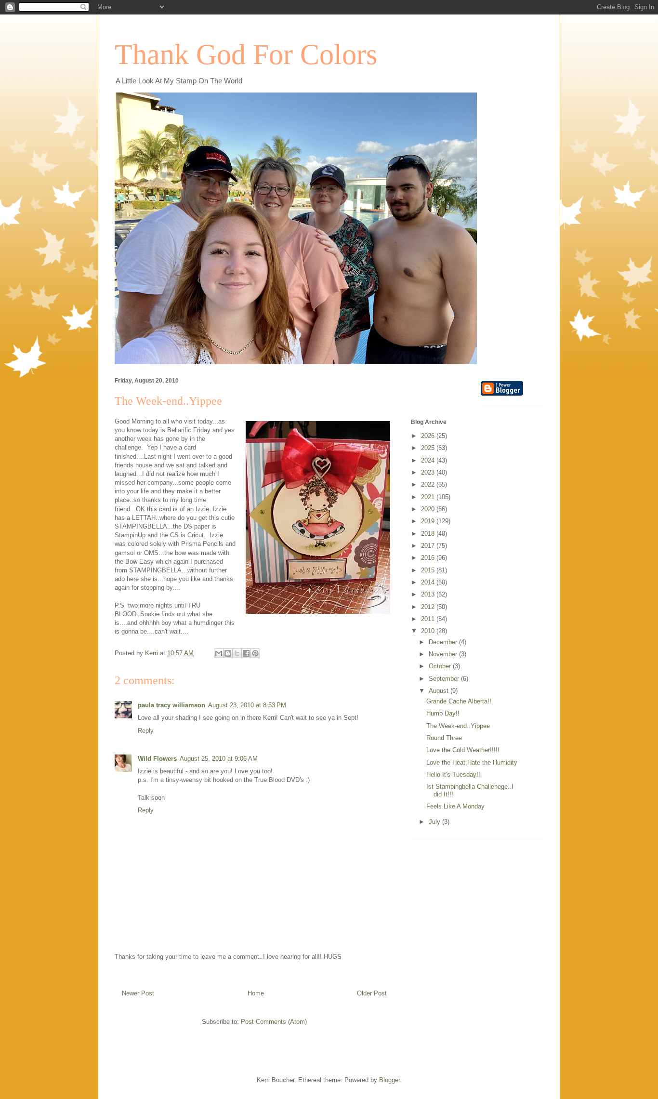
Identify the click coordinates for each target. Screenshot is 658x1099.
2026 (428, 435)
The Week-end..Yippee (458, 725)
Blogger (389, 1080)
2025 (428, 447)
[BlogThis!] (228, 653)
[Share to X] (237, 653)
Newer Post (138, 993)
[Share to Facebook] (246, 653)
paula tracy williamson (171, 705)
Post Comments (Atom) (274, 1021)
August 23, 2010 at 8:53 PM (247, 705)
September (445, 678)
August (439, 690)
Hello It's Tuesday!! (453, 774)
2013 (428, 594)
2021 (428, 497)
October (441, 666)
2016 (428, 557)
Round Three (444, 737)
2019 (428, 521)
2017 (428, 545)
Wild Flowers (157, 758)
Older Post (372, 993)
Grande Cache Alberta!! (458, 701)
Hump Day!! (443, 713)
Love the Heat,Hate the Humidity (471, 762)
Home (256, 993)
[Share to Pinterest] (255, 653)
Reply (146, 730)
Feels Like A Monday (455, 806)
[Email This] (219, 653)
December (444, 642)
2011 (428, 618)
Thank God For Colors (246, 54)
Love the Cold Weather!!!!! (463, 750)
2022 (428, 484)
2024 (428, 460)
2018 (428, 533)
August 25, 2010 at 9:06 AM (219, 758)
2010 (428, 631)
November (444, 654)
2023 (428, 472)
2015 (428, 570)
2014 (428, 582)
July (435, 821)
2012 (428, 606)
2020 (428, 509)
